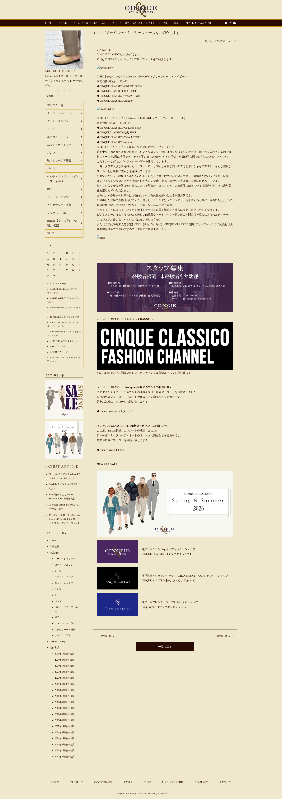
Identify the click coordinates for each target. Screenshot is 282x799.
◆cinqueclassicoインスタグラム (115, 411)
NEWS (53, 540)
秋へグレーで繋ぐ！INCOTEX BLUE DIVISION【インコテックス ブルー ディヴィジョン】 (64, 519)
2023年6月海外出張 (64, 672)
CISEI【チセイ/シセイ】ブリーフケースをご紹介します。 (138, 33)
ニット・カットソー (65, 583)
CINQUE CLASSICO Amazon (116, 100)
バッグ (232, 41)
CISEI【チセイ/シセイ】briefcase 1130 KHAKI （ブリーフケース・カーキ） (142, 118)
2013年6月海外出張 (64, 744)
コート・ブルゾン (64, 564)
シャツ (58, 571)
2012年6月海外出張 (64, 756)
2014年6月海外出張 (64, 732)
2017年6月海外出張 (64, 702)
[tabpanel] (64, 59)
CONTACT (201, 782)
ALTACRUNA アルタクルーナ (64, 341)
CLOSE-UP (76, 782)
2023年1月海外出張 (64, 678)
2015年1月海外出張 (64, 726)
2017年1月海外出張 (64, 708)
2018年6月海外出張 (64, 690)
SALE (105, 23)
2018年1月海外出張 (64, 696)
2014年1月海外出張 (64, 738)
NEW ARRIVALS (85, 23)
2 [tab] (64, 91)
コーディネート (58, 641)
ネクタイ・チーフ (64, 576)
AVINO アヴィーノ (59, 352)
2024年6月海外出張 (64, 659)
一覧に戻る (165, 646)
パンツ (58, 589)
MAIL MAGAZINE (199, 23)
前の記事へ (223, 636)
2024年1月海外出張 (64, 665)
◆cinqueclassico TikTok (110, 450)
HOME (50, 23)
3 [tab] (70, 91)
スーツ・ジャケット (65, 558)
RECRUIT (225, 782)
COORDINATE (144, 23)
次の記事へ (107, 636)
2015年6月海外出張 (64, 720)
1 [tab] (58, 91)
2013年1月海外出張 (64, 750)
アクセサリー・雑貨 (65, 629)
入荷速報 (54, 546)
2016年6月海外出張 (64, 714)
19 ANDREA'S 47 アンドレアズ (64, 317)
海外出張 (54, 647)
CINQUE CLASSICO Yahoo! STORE (120, 96)
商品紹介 (54, 552)
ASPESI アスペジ (58, 346)
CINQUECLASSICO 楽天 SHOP (118, 91)
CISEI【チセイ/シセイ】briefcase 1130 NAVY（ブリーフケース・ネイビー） (142, 76)
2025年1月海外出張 (64, 653)
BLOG (147, 782)
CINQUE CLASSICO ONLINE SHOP (121, 86)
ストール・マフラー (65, 623)
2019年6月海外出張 (64, 684)
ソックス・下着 (63, 635)
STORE (164, 23)
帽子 (57, 617)
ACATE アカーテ (58, 283)
